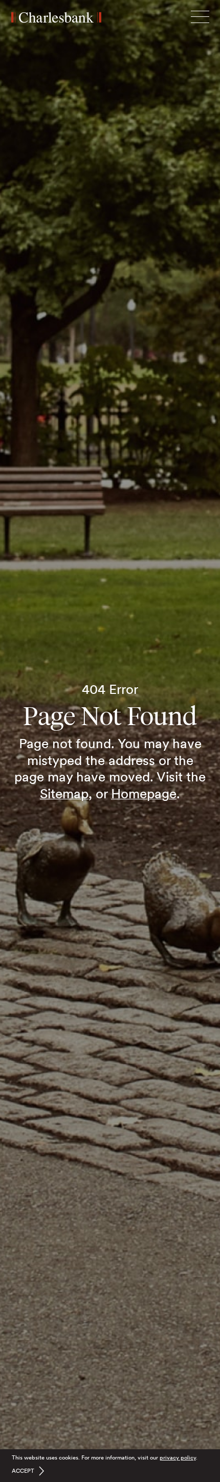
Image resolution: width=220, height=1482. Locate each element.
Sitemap (64, 793)
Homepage (144, 793)
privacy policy (178, 1457)
